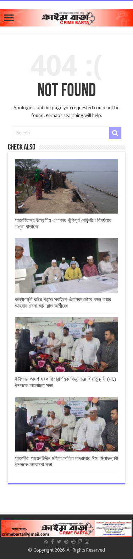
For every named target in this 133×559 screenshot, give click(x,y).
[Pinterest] (66, 541)
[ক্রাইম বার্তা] (66, 16)
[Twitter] (59, 541)
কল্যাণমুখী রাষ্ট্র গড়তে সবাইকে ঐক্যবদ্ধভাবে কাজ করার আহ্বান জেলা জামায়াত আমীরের (63, 302)
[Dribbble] (73, 541)
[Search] (115, 133)
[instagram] (87, 541)
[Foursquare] (80, 541)
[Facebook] (52, 541)
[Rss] (46, 541)
